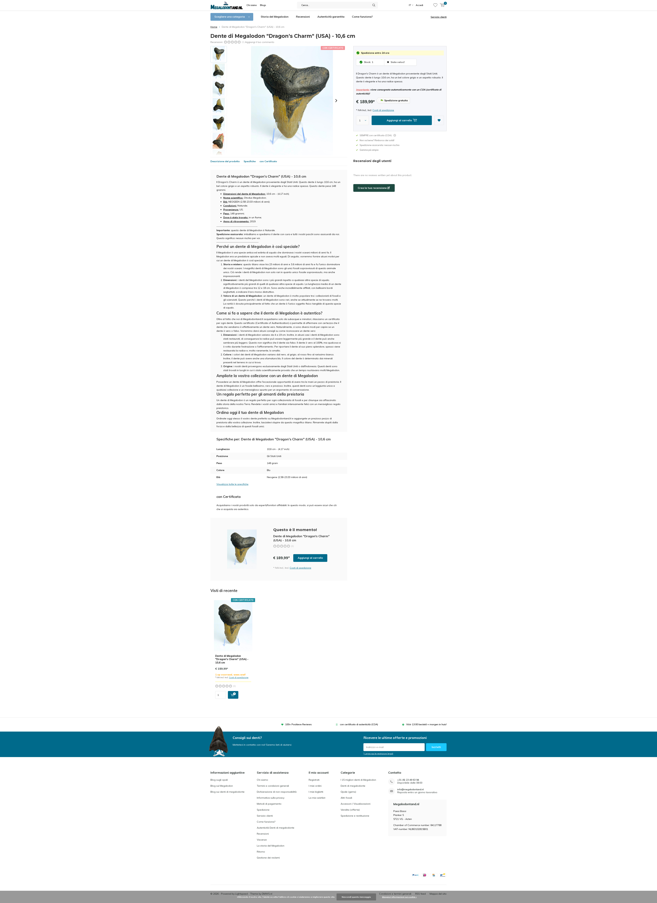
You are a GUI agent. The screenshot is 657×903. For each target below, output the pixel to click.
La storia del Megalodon (270, 845)
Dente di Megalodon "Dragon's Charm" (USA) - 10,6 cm (231, 659)
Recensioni (303, 16)
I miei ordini (315, 785)
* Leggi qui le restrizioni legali (378, 753)
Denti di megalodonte (353, 785)
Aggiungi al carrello (310, 557)
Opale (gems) (348, 791)
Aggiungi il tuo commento (259, 42)
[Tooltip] (394, 136)
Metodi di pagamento (269, 803)
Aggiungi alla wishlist (439, 120)
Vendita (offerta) (350, 809)
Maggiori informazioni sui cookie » (399, 897)
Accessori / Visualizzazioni (355, 803)
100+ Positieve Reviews (298, 724)
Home (213, 26)
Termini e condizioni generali (273, 785)
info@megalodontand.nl (410, 789)
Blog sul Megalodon (221, 785)
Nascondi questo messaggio (356, 897)
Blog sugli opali (219, 779)
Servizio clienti (439, 16)
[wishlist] (435, 5)
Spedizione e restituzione (355, 815)
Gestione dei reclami (268, 857)
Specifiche (250, 161)
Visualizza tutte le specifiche (232, 484)
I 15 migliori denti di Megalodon (358, 779)
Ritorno (261, 851)
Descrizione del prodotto (225, 161)
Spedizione (263, 809)
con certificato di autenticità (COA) (359, 724)
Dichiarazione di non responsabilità (277, 791)
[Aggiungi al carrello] (233, 695)
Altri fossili (346, 797)
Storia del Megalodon (274, 16)
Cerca (374, 5)
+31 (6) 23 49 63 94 (408, 779)
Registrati (314, 779)
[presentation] (336, 100)
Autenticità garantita (330, 16)
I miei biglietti (316, 791)
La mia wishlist (317, 797)
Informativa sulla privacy (270, 797)
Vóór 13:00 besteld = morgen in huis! (426, 724)
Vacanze (262, 839)
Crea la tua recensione (372, 188)
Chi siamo (252, 5)
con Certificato (268, 161)
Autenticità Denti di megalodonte (275, 827)
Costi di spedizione (383, 110)
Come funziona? (362, 16)
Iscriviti (436, 747)
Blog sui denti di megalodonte (227, 791)
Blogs (263, 5)
